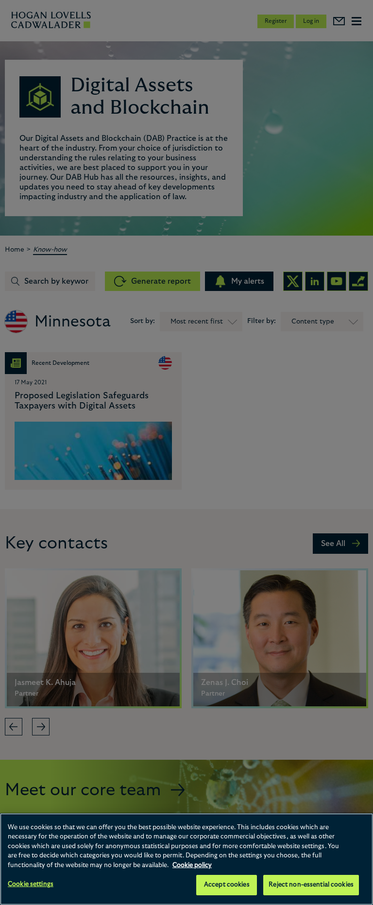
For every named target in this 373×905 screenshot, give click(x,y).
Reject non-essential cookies (311, 885)
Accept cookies (227, 885)
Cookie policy (192, 865)
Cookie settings (30, 884)
